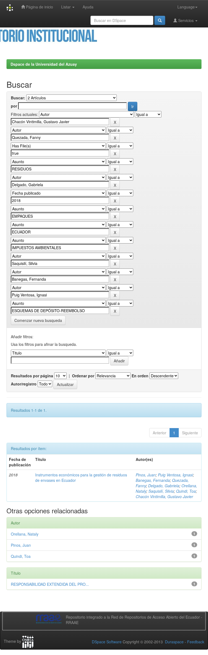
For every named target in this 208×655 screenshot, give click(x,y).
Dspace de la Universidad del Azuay (44, 64)
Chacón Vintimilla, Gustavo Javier (164, 496)
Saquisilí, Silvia (161, 491)
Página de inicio (39, 7)
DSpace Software (107, 641)
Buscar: (18, 97)
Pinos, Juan (146, 474)
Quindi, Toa (186, 491)
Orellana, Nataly (24, 534)
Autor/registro (24, 384)
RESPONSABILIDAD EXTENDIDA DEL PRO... (50, 584)
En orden (140, 375)
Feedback (195, 641)
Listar (66, 7)
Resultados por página (32, 375)
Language (186, 7)
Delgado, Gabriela (163, 485)
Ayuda (88, 7)
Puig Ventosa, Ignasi (175, 474)
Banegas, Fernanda (153, 480)
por (14, 106)
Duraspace (174, 641)
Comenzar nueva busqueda (38, 320)
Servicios (186, 20)
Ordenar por (83, 375)
